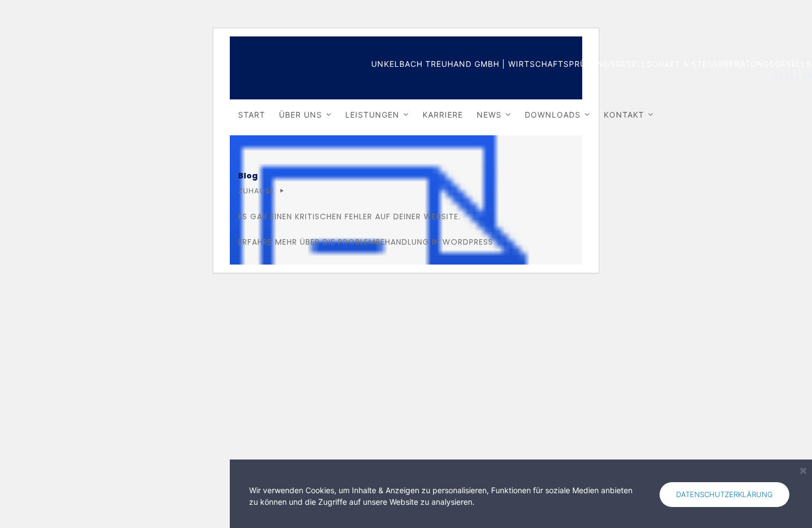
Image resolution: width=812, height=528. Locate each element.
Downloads (553, 114)
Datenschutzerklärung (724, 494)
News (489, 114)
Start (251, 114)
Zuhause (256, 191)
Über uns (300, 114)
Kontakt (624, 114)
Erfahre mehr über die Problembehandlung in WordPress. (366, 241)
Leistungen (372, 114)
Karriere (443, 114)
